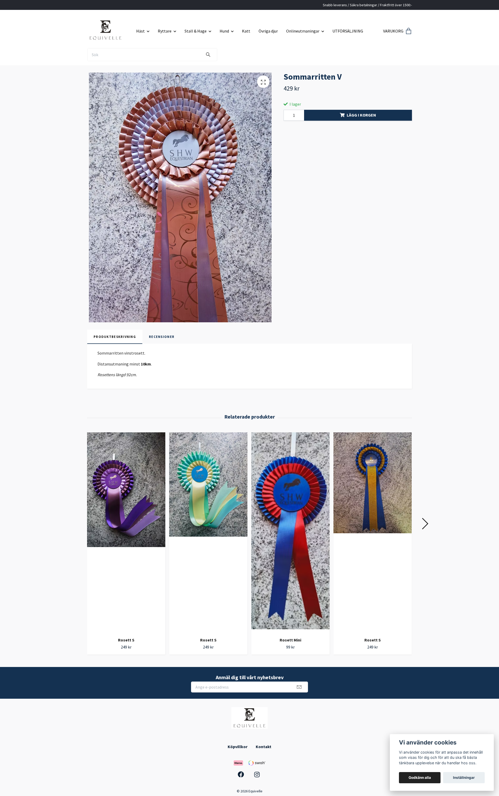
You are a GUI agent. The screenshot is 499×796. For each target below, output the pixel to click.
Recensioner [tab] (161, 337)
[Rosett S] (126, 532)
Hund (224, 31)
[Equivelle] (109, 29)
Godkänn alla (420, 777)
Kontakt (263, 746)
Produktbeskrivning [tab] (115, 337)
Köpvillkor (237, 746)
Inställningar (464, 777)
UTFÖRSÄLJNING (347, 31)
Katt (246, 31)
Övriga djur (268, 31)
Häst (140, 31)
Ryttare (165, 31)
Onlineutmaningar (302, 31)
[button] (424, 523)
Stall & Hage (196, 31)
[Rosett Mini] (290, 532)
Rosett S (126, 640)
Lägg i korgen (361, 115)
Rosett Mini (290, 640)
